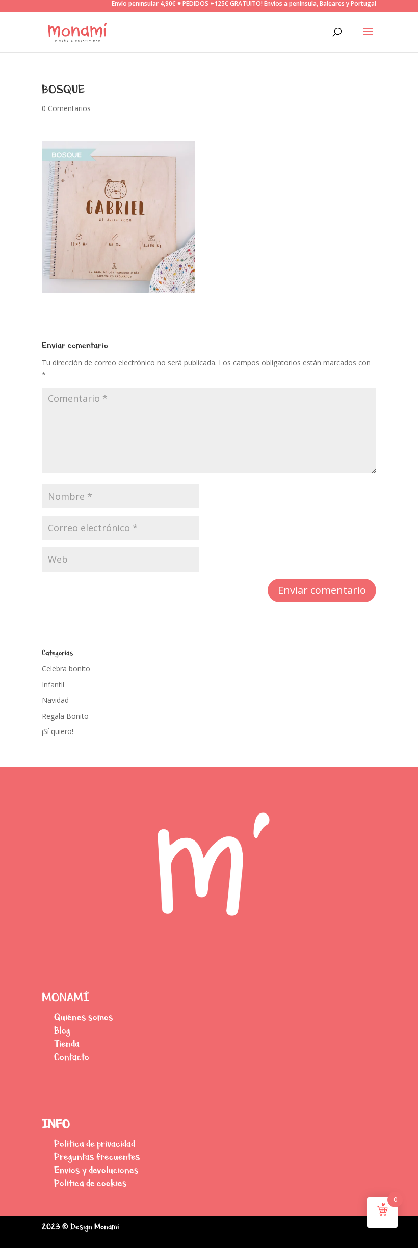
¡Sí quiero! (57, 731)
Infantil (53, 684)
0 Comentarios (66, 108)
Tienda (67, 1043)
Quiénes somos (83, 1017)
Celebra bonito (66, 668)
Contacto (71, 1056)
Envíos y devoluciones (96, 1169)
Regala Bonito (65, 716)
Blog (62, 1030)
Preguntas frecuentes (97, 1156)
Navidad (55, 700)
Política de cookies (90, 1183)
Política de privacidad (94, 1143)
